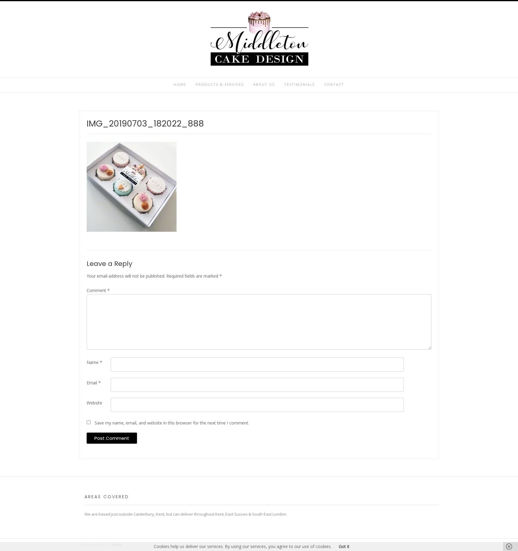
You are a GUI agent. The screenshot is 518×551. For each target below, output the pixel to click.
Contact (334, 84)
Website (94, 403)
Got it (344, 546)
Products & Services (220, 84)
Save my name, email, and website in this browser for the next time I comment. (172, 423)
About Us (264, 84)
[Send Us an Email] (93, 39)
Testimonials (299, 84)
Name (94, 362)
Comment (98, 290)
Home (180, 84)
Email (94, 383)
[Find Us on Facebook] (83, 39)
